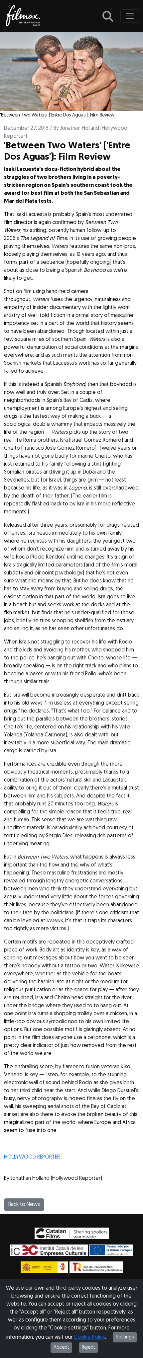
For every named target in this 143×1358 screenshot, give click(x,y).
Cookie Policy (89, 1337)
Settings (125, 1337)
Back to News (24, 1204)
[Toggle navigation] (129, 16)
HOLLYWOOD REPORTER (32, 1157)
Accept (61, 1347)
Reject (88, 1347)
